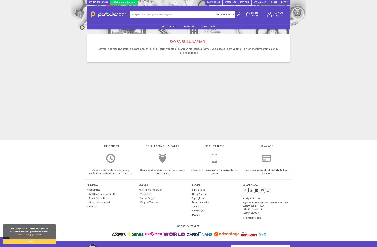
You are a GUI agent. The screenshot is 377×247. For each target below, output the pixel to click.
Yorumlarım (198, 207)
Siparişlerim (198, 198)
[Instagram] (250, 190)
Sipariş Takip (198, 190)
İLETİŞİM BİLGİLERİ (252, 198)
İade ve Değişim (148, 198)
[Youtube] (262, 190)
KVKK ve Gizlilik (213, 2)
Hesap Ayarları (199, 194)
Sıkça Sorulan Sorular (151, 190)
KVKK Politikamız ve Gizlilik (101, 194)
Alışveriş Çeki (198, 211)
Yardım (274, 2)
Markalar (244, 2)
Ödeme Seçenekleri (98, 198)
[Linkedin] (256, 190)
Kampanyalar (260, 2)
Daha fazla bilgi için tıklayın (29, 235)
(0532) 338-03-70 (98, 2)
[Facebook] (245, 190)
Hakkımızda (94, 190)
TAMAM (29, 242)
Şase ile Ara (208, 27)
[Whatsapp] (268, 190)
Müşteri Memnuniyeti (99, 202)
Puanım (196, 215)
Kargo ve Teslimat (149, 202)
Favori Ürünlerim (200, 202)
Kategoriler (230, 2)
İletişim (284, 2)
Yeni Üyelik (145, 194)
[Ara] (238, 14)
